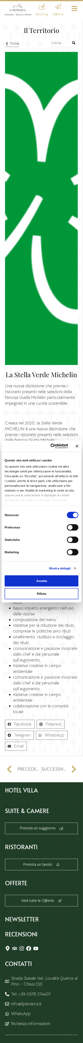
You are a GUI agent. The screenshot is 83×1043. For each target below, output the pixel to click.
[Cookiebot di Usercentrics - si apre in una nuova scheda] (51, 446)
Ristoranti (21, 847)
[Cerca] (74, 43)
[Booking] (41, 6)
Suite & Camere (27, 811)
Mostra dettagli (60, 568)
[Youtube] (35, 948)
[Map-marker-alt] (7, 948)
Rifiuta (41, 593)
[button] (20, 724)
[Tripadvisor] (14, 948)
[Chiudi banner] (77, 446)
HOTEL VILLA (21, 790)
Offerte (58, 14)
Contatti (18, 964)
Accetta (41, 580)
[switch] (72, 527)
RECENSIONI (21, 934)
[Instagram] (21, 948)
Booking (42, 14)
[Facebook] (28, 948)
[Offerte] (58, 6)
